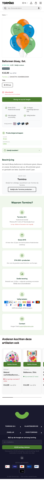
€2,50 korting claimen (22, 447)
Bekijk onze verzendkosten (22, 283)
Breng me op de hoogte (22, 99)
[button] (36, 3)
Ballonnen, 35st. (30, 372)
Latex (5, 144)
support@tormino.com (26, 326)
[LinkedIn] (22, 458)
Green (5, 139)
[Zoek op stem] (38, 8)
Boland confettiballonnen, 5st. (11, 374)
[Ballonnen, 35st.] (32, 358)
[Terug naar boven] (22, 415)
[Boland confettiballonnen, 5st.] (12, 358)
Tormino (5, 77)
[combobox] (22, 8)
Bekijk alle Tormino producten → (22, 189)
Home (4, 15)
